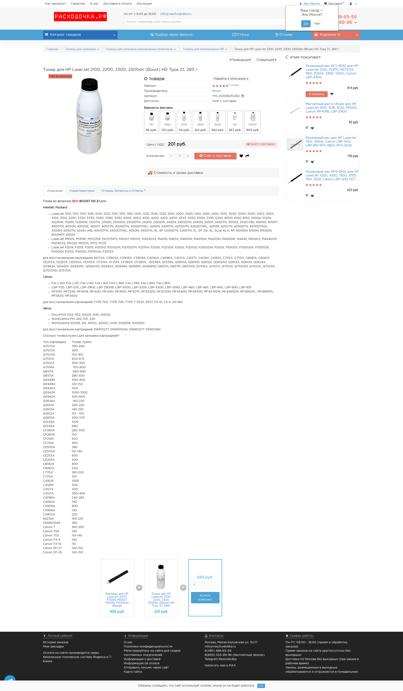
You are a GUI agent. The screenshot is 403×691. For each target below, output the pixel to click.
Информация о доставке (142, 659)
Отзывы (286, 34)
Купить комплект (205, 597)
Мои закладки (53, 646)
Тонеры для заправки (81, 49)
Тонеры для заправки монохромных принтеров (140, 49)
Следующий (265, 60)
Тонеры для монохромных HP (204, 49)
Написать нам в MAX (220, 665)
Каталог (65, 34)
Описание (54, 191)
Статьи (243, 34)
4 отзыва (234, 85)
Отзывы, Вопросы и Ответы (123, 190)
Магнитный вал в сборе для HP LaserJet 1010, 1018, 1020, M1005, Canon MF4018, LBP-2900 (331, 108)
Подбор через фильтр (174, 34)
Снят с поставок (217, 156)
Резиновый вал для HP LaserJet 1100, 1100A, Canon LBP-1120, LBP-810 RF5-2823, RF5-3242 (331, 141)
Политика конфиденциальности (148, 646)
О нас (94, 4)
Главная (52, 49)
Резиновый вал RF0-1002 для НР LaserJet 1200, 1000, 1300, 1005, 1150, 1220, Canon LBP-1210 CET (332, 175)
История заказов (55, 642)
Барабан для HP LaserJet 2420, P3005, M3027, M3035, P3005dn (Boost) (117, 600)
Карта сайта (133, 672)
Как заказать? (55, 4)
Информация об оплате (142, 663)
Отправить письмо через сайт (146, 667)
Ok (261, 686)
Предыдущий (240, 60)
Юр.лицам (144, 4)
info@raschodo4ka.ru (175, 14)
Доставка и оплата (117, 4)
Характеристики (82, 191)
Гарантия (78, 4)
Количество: (155, 156)
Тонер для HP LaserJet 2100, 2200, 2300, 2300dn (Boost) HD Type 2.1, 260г (161, 600)
